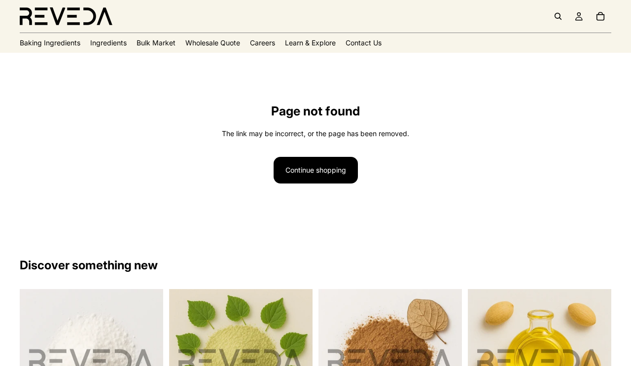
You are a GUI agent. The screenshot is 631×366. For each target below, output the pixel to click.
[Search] (558, 16)
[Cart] (600, 16)
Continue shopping (315, 170)
